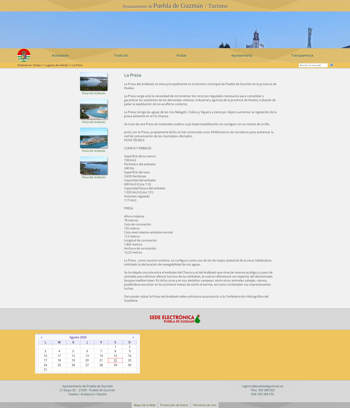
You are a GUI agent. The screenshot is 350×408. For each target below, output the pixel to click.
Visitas (181, 55)
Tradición (121, 55)
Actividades (60, 55)
